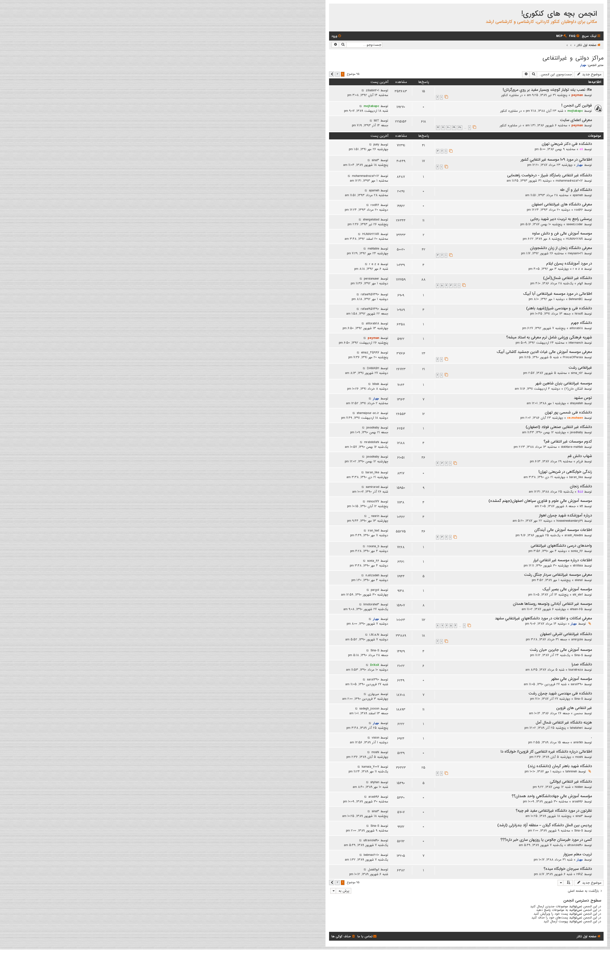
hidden (579, 787)
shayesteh (576, 403)
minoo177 (373, 501)
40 (448, 127)
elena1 (579, 580)
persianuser (371, 278)
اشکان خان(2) (573, 388)
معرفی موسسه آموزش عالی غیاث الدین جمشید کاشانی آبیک (544, 352)
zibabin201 (372, 90)
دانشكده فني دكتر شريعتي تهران (567, 144)
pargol (375, 589)
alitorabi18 (576, 328)
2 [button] (337, 74)
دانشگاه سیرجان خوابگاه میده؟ (568, 869)
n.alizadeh (372, 575)
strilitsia (578, 565)
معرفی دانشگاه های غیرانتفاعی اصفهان (562, 204)
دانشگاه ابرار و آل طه (576, 190)
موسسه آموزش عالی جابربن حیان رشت (561, 650)
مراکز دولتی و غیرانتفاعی (573, 58)
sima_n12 (577, 373)
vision (375, 737)
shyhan (374, 782)
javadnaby (576, 432)
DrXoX (374, 665)
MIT (376, 120)
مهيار (583, 65)
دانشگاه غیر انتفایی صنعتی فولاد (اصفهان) (559, 427)
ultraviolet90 (575, 845)
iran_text (373, 530)
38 (459, 127)
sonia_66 (577, 551)
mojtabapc (575, 110)
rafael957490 (370, 294)
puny (376, 144)
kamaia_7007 (370, 766)
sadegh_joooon (369, 708)
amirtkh (578, 742)
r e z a (578, 268)
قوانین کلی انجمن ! (576, 105)
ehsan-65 (576, 609)
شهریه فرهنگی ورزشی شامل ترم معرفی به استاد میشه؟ (549, 337)
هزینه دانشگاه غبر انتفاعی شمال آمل (564, 722)
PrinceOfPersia (573, 357)
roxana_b (373, 546)
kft (581, 506)
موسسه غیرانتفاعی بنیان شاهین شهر (563, 383)
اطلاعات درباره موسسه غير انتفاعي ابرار (562, 560)
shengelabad (371, 219)
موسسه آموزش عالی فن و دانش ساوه (562, 233)
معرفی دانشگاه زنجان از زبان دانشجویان (561, 248)
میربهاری (373, 694)
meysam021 (575, 253)
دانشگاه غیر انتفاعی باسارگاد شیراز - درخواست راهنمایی (549, 175)
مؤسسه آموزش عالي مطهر (571, 679)
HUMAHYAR (574, 238)
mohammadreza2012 (569, 180)
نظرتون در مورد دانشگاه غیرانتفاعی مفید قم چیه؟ (554, 811)
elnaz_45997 (370, 352)
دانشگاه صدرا (582, 664)
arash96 (577, 801)
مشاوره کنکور (510, 95)
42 (438, 127)
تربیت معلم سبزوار (577, 854)
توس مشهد (583, 398)
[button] (331, 74)
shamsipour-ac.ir (368, 413)
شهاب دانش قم (580, 456)
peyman (577, 95)
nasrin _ (373, 516)
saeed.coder (574, 224)
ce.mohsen (575, 417)
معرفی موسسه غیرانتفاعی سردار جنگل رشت (558, 575)
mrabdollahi (371, 442)
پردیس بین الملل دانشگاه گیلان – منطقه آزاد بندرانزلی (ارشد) (544, 825)
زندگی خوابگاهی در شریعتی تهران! (565, 472)
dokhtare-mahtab (572, 446)
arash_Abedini (573, 535)
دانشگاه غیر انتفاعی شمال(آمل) (567, 278)
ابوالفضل (373, 869)
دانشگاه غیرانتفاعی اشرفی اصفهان (566, 634)
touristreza (576, 669)
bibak (375, 384)
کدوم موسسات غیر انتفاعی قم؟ (568, 441)
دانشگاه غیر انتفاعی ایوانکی (571, 782)
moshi (579, 757)
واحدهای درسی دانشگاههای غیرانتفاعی (561, 546)
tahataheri (576, 727)
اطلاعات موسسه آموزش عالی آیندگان (563, 530)
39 (454, 127)
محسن (578, 713)
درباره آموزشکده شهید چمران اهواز (565, 515)
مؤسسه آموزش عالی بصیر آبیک (567, 589)
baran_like (576, 477)
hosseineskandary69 (569, 520)
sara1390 (577, 684)
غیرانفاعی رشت (580, 368)
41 (443, 127)
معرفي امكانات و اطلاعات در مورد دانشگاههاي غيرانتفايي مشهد (543, 618)
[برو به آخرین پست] (363, 90)
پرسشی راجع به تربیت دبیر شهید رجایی (561, 219)
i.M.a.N (374, 634)
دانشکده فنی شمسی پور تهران (568, 412)
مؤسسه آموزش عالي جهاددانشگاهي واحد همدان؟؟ (552, 796)
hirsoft (579, 313)
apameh (578, 195)
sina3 (375, 160)
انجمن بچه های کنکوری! (559, 13)
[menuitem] (574, 36)
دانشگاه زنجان (581, 486)
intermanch (576, 342)
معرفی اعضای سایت (576, 120)
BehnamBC (576, 299)
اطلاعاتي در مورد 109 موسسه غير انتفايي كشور (556, 160)
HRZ (579, 874)
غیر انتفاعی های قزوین (574, 708)
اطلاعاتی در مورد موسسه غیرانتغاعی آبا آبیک (557, 294)
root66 (578, 209)
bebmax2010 (371, 854)
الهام (580, 283)
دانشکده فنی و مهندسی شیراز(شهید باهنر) (559, 308)
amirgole (577, 639)
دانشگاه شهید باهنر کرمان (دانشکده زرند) (560, 766)
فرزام (579, 461)
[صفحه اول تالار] (599, 8)
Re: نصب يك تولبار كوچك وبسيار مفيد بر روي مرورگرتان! (547, 90)
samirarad (372, 487)
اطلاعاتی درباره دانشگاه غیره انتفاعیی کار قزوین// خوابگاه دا (546, 752)
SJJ (580, 491)
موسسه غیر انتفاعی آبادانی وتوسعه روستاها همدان (552, 604)
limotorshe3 (371, 604)
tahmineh (571, 771)
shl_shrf (578, 594)
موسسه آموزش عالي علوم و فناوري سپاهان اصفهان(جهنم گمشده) (540, 501)
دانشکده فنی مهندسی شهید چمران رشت (560, 693)
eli (581, 149)
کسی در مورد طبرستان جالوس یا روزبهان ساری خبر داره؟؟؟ (546, 840)
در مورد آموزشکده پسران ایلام (569, 263)
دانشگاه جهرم (581, 323)
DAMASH (373, 368)
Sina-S (578, 655)
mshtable (373, 248)
